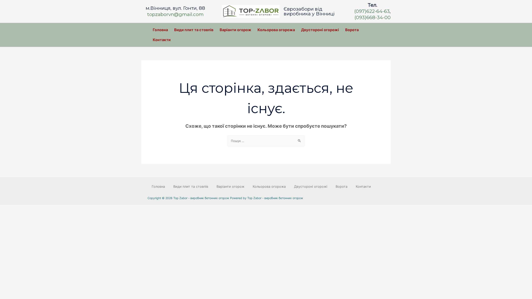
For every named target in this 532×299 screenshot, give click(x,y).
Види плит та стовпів (193, 30)
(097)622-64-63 (372, 11)
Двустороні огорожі (320, 30)
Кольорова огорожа (276, 30)
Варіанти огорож (235, 30)
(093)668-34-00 (373, 17)
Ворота (352, 30)
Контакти (162, 40)
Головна (160, 30)
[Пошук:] (266, 141)
